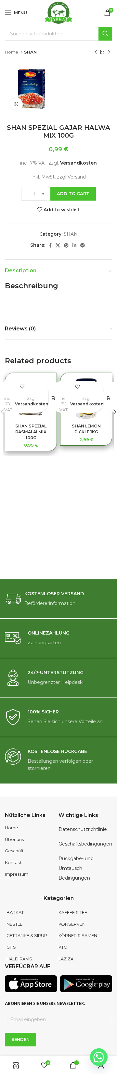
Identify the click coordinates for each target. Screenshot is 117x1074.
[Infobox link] (58, 599)
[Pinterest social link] (66, 245)
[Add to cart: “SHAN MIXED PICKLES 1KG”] (109, 398)
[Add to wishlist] (22, 386)
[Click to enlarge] (16, 104)
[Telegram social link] (82, 245)
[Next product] (109, 52)
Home (12, 52)
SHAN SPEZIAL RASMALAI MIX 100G (30, 432)
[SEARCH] (105, 34)
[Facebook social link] (50, 245)
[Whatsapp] (99, 1057)
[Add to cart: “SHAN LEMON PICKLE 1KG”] (54, 398)
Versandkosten (78, 163)
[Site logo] (59, 12)
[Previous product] (96, 52)
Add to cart (73, 193)
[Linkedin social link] (74, 245)
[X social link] (58, 245)
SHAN (30, 52)
